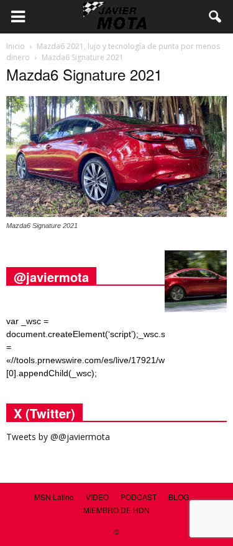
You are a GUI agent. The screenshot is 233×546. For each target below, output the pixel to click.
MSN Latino (54, 496)
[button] (215, 16)
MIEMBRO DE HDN (116, 509)
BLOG (178, 496)
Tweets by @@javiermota (58, 437)
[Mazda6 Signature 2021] (116, 214)
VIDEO (97, 496)
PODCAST (139, 496)
